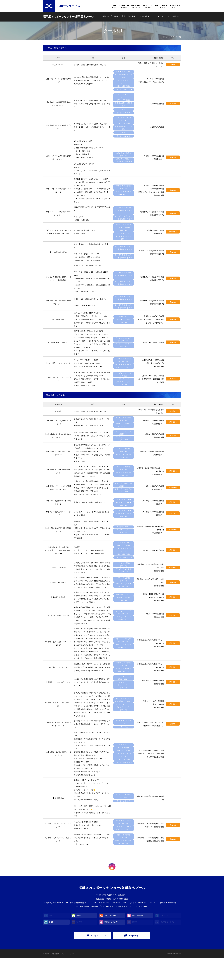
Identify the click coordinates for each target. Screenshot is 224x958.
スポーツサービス (68, 5)
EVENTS (175, 6)
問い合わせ (173, 103)
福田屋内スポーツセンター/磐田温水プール (68, 16)
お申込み (172, 64)
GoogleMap (133, 935)
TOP (114, 6)
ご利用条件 (55, 954)
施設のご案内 (119, 16)
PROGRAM (161, 6)
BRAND (135, 6)
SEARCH (124, 6)
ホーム (165, 37)
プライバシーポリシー (69, 954)
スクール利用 (143, 16)
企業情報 (46, 954)
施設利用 (131, 16)
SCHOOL (148, 6)
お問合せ (172, 723)
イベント (165, 16)
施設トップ (107, 16)
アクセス (155, 16)
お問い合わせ (173, 231)
